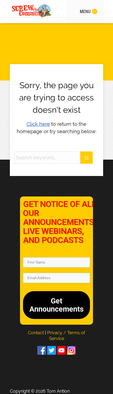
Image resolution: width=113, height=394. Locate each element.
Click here (38, 124)
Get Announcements (56, 305)
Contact (36, 332)
